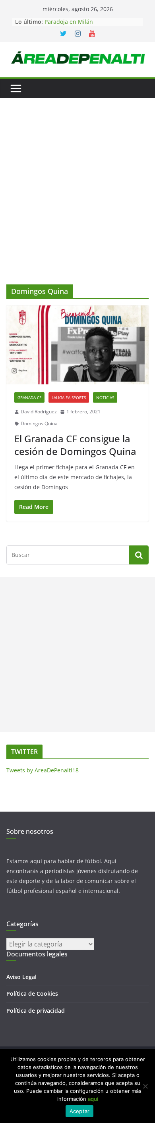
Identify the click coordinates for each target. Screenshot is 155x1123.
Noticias (105, 397)
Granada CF (29, 397)
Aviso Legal (21, 977)
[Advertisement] (77, 203)
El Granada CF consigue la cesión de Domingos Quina (75, 444)
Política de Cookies (32, 993)
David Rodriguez (39, 411)
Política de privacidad (35, 1010)
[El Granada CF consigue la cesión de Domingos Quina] (77, 344)
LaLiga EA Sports (69, 397)
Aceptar (80, 1111)
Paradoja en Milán (69, 21)
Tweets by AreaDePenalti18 (42, 770)
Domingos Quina (39, 423)
